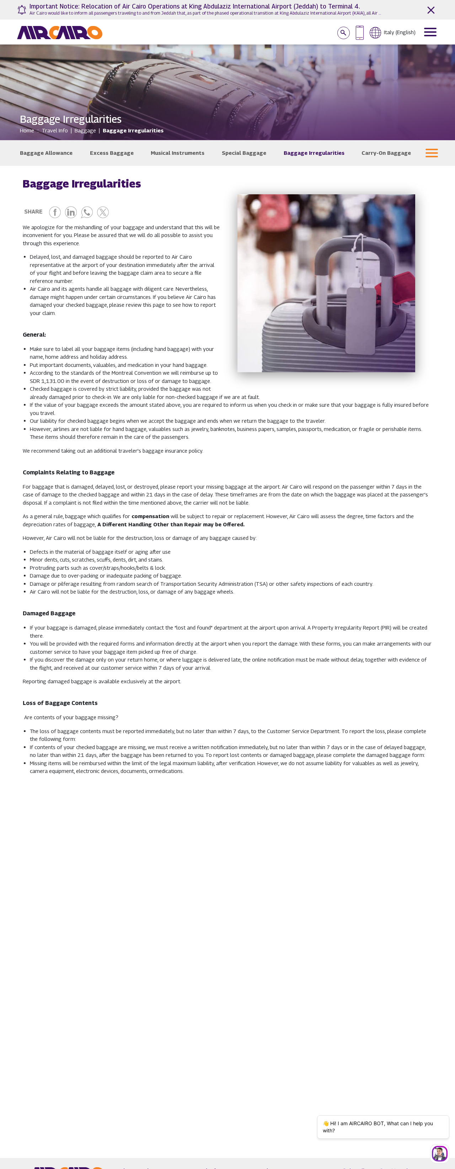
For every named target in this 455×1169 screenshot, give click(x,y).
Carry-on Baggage (386, 152)
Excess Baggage (112, 152)
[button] (432, 153)
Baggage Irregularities (314, 152)
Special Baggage (244, 152)
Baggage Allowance (46, 152)
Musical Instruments (177, 152)
